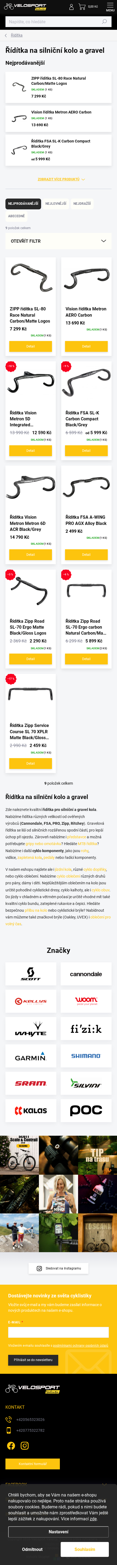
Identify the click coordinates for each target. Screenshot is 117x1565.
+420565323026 (30, 1419)
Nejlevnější (55, 204)
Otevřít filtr (26, 241)
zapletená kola (29, 857)
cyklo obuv (100, 890)
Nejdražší (82, 204)
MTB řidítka (87, 844)
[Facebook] (10, 1444)
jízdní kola (63, 869)
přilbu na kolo (36, 910)
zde (93, 1518)
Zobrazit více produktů (58, 179)
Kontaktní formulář (33, 1464)
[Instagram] (24, 1444)
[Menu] (110, 7)
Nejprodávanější (23, 204)
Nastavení (58, 1531)
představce (76, 837)
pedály (49, 857)
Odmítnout (32, 1549)
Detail (30, 346)
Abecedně (16, 216)
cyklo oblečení (68, 876)
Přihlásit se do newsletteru (33, 1360)
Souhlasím (85, 1549)
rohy (84, 851)
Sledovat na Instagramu (63, 1268)
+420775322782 (30, 1430)
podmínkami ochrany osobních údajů (80, 1346)
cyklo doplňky (95, 869)
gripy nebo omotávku (43, 844)
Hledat (104, 22)
